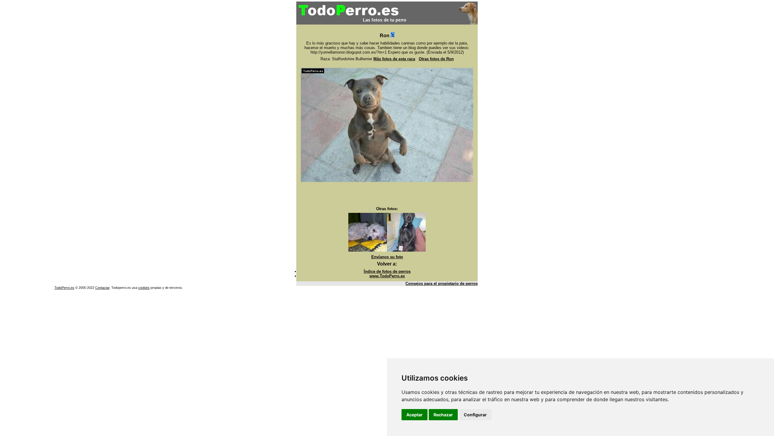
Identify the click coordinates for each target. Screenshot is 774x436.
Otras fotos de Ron (436, 59)
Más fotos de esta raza (394, 59)
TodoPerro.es (64, 287)
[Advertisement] (387, 194)
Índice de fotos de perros (387, 271)
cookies (144, 287)
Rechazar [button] (443, 414)
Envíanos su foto (387, 257)
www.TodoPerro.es (387, 276)
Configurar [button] (475, 414)
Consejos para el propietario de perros (441, 283)
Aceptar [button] (414, 414)
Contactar (102, 287)
